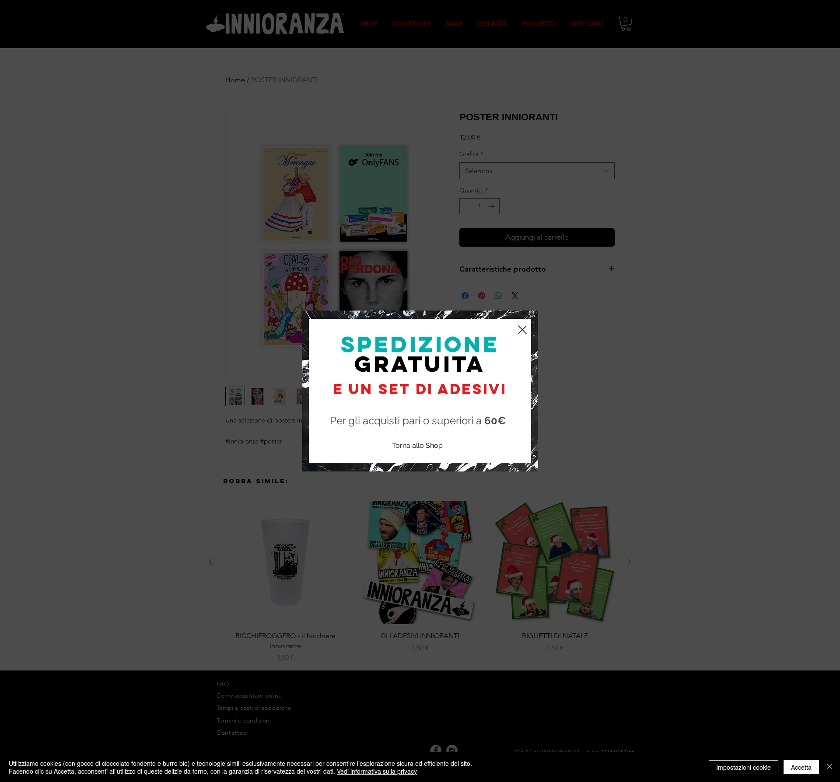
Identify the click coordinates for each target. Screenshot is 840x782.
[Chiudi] (829, 767)
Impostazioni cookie (743, 767)
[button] (522, 330)
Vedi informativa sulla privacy (377, 771)
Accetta (801, 767)
